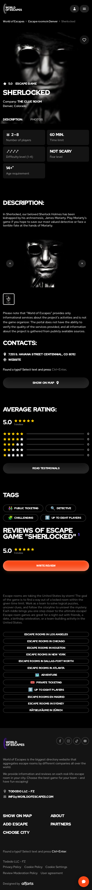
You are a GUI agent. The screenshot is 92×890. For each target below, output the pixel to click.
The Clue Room (29, 101)
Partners (61, 824)
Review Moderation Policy (20, 873)
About (57, 816)
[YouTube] (85, 741)
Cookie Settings (56, 867)
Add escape (15, 824)
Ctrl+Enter (59, 369)
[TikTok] (77, 741)
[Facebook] (60, 741)
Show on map (17, 816)
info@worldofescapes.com (30, 797)
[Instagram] (68, 741)
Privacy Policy (12, 867)
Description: (13, 119)
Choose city (16, 833)
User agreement (52, 873)
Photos (36, 119)
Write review (45, 565)
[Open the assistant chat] (83, 881)
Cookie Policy (33, 867)
